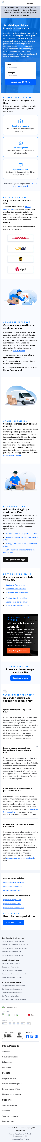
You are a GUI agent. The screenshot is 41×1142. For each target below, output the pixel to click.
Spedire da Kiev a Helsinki (16, 589)
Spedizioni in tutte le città (10, 967)
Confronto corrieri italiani (10, 996)
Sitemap (11, 1134)
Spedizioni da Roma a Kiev (16, 598)
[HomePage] (20, 1007)
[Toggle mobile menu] (37, 3)
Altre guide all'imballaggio (15, 560)
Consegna (11, 73)
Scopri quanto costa (20, 678)
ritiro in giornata (19, 351)
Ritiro (9, 65)
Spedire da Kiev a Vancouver (13, 908)
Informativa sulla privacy (20, 1139)
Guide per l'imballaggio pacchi (12, 977)
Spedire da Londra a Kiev (12, 904)
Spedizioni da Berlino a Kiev (17, 602)
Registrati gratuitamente (18, 651)
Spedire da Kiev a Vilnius (15, 585)
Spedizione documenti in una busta (14, 974)
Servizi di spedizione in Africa (12, 955)
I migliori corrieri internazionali (12, 992)
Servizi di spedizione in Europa (13, 941)
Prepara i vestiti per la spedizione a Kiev (21, 533)
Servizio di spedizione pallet (12, 989)
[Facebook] (28, 1036)
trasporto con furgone (12, 455)
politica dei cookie (25, 1134)
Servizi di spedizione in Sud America (14, 948)
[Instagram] (33, 1036)
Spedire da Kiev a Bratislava (17, 592)
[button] (20, 73)
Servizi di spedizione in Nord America (15, 945)
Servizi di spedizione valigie (12, 970)
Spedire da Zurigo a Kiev (12, 900)
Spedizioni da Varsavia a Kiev (17, 605)
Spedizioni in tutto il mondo (12, 886)
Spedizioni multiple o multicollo (13, 882)
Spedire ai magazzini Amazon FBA (14, 999)
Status (17, 1134)
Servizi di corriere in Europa (11, 963)
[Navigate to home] (10, 3)
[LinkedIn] (37, 1036)
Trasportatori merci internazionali (13, 986)
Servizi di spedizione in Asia (11, 952)
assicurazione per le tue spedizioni (20, 858)
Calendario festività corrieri (12, 890)
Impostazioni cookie (20, 1136)
